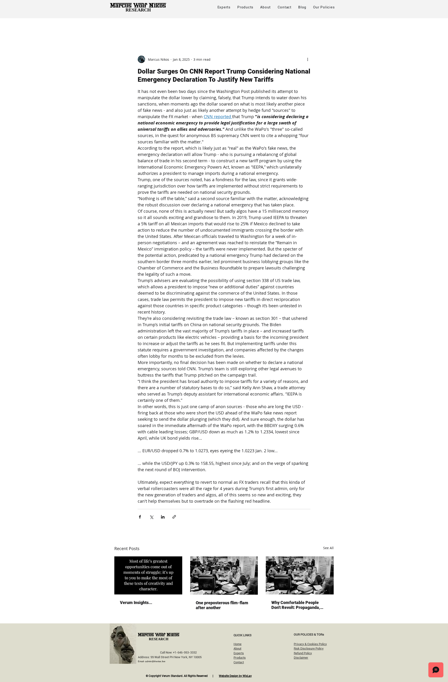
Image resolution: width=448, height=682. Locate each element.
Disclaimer (301, 657)
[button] (324, 7)
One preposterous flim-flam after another (222, 605)
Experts (239, 653)
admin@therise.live (155, 661)
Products (240, 657)
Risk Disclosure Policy (309, 648)
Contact (239, 662)
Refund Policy (303, 653)
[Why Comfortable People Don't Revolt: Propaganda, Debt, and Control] (300, 575)
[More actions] (307, 59)
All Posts (121, 27)
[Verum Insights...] (148, 575)
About (237, 648)
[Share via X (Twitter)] (151, 517)
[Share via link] (174, 517)
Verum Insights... (136, 602)
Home (238, 644)
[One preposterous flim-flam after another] (224, 575)
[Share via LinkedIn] (163, 517)
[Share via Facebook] (140, 517)
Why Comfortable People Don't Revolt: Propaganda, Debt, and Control (295, 605)
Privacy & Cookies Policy (310, 644)
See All (328, 548)
